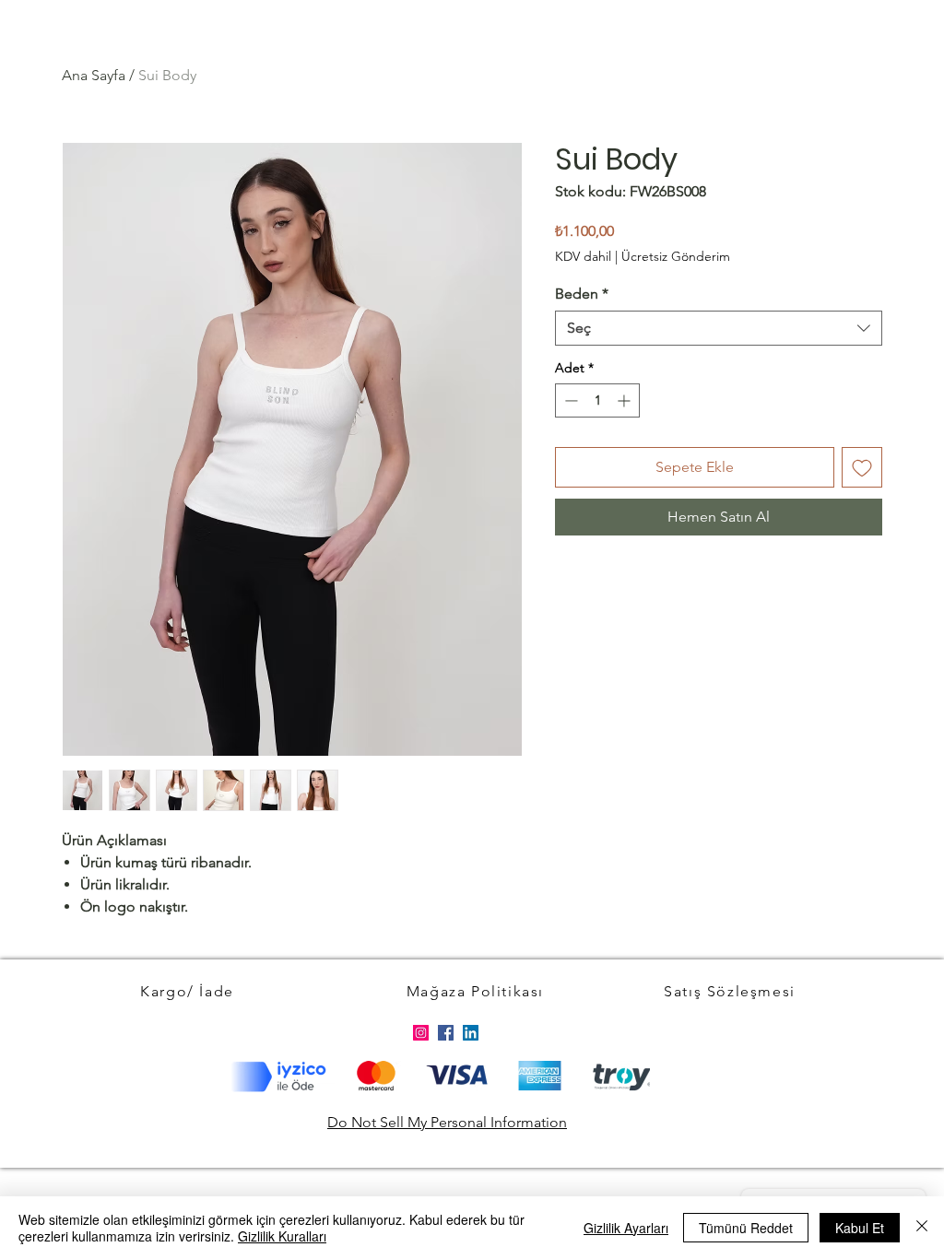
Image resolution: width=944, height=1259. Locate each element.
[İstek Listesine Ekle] (862, 467)
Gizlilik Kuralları (282, 1236)
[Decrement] (569, 400)
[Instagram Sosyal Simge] (421, 1033)
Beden (581, 293)
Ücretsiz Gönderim (675, 256)
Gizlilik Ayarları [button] (626, 1227)
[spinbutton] (597, 400)
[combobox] (718, 328)
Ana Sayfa (93, 75)
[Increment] (625, 400)
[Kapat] (922, 1227)
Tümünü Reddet (746, 1227)
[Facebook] (446, 1033)
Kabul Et (859, 1227)
